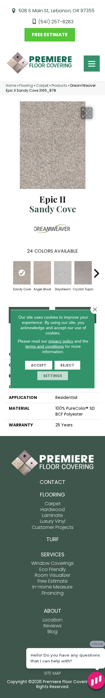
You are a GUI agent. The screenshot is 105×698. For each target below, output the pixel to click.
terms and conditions (44, 346)
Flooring (26, 85)
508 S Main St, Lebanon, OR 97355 (56, 10)
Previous (8, 270)
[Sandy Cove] (22, 273)
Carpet (42, 85)
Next (96, 270)
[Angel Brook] (42, 273)
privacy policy (60, 341)
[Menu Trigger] (92, 63)
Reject (67, 365)
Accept (38, 365)
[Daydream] (62, 273)
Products (59, 85)
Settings (52, 375)
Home (11, 85)
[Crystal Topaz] (83, 273)
